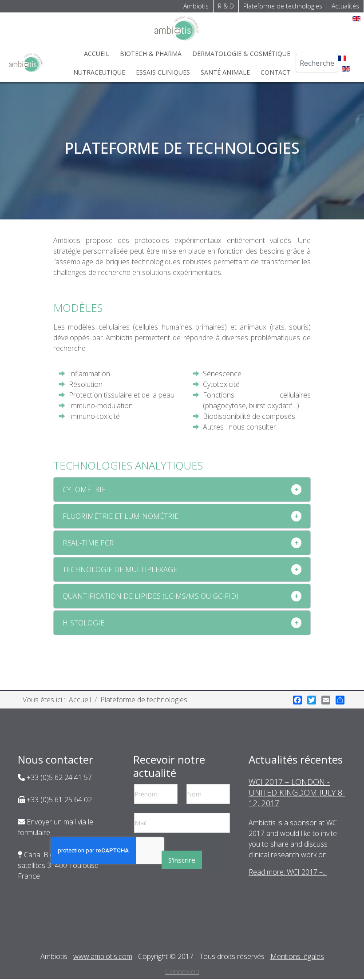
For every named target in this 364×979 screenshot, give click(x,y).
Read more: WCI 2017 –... (288, 872)
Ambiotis (196, 6)
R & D (226, 6)
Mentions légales (297, 956)
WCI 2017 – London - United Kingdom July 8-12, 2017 (297, 792)
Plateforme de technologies (282, 6)
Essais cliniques (163, 72)
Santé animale (225, 72)
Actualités (345, 6)
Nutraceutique (99, 72)
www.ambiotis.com (102, 956)
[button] (182, 489)
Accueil (96, 53)
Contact (275, 72)
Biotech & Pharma (151, 53)
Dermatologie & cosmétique (241, 53)
